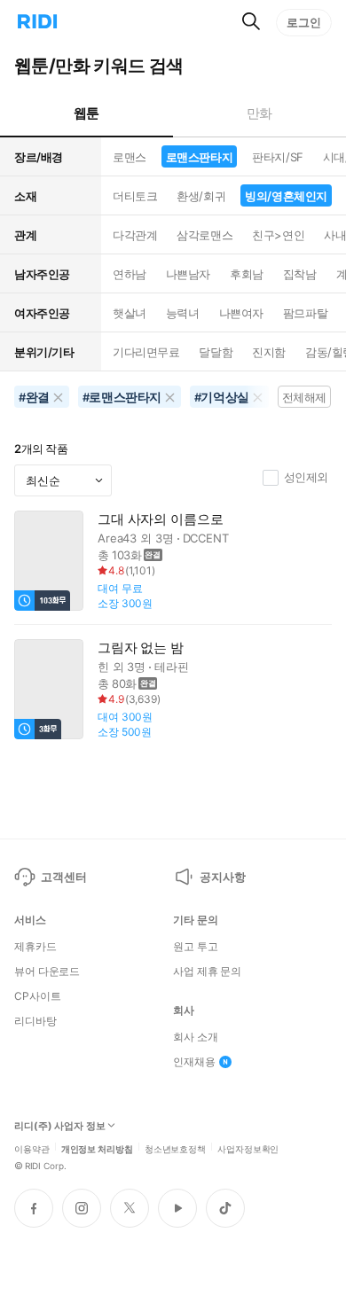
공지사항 (222, 877)
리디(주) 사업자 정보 (60, 1126)
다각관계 (135, 235)
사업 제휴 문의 (207, 971)
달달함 (215, 352)
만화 (259, 113)
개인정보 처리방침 (97, 1147)
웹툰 (86, 113)
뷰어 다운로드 (47, 971)
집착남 (300, 274)
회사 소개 (195, 1037)
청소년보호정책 (175, 1147)
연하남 (129, 274)
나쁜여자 (241, 313)
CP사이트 (37, 996)
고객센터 (63, 877)
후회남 (246, 274)
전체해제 (304, 397)
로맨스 (129, 157)
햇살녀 (129, 313)
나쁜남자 (188, 274)
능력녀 (183, 313)
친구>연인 (278, 235)
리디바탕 (35, 1021)
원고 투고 (195, 946)
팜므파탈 (305, 313)
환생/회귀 (201, 196)
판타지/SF (277, 157)
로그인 (304, 22)
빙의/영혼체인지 (286, 196)
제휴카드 (35, 946)
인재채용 (194, 1062)
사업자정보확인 (248, 1147)
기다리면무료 (146, 352)
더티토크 (135, 196)
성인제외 (306, 477)
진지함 (269, 352)
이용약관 (32, 1147)
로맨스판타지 (199, 157)
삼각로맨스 (204, 235)
